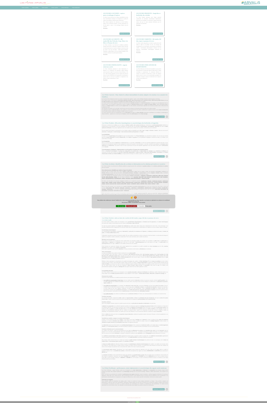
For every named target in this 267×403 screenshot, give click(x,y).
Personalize (141, 206)
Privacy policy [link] (148, 206)
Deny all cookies (132, 206)
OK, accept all (121, 206)
